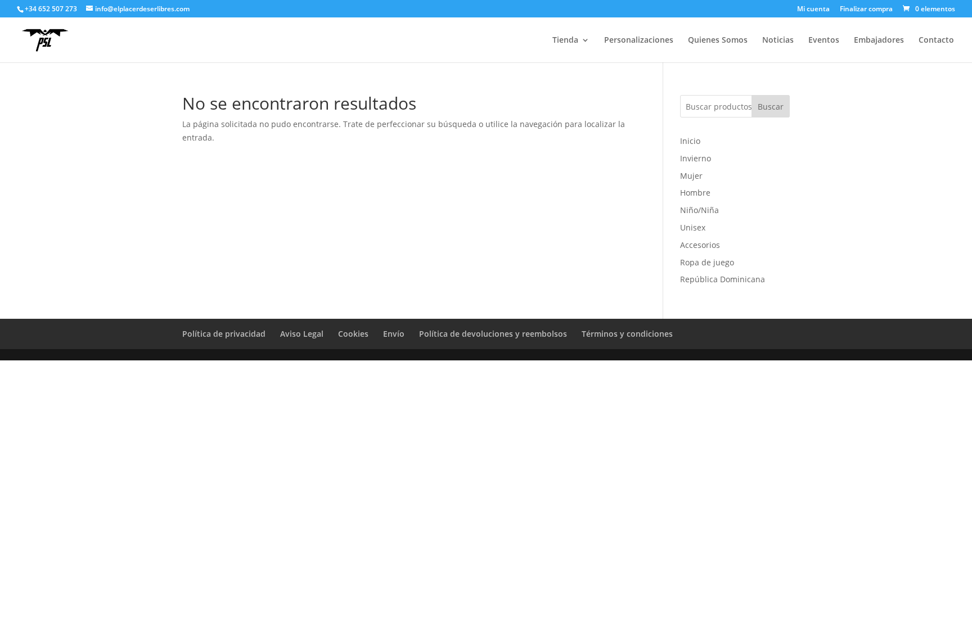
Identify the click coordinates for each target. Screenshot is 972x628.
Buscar (771, 106)
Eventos (823, 40)
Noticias (778, 40)
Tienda (565, 40)
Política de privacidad (224, 333)
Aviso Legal (301, 333)
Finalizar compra (866, 9)
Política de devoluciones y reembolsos (493, 333)
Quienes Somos (718, 40)
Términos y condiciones (627, 333)
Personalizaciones (638, 40)
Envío (393, 333)
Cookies (353, 333)
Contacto (936, 40)
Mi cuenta (813, 9)
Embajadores (879, 40)
